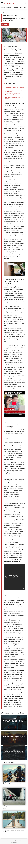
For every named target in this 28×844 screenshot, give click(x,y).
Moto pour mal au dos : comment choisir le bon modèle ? (14, 784)
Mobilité (14, 734)
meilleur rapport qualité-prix (11, 56)
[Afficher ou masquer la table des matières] (20, 83)
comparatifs (11, 71)
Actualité (14, 718)
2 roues (4, 782)
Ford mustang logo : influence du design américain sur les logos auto (14, 752)
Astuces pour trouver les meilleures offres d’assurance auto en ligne (13, 94)
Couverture (5, 24)
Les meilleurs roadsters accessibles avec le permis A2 (13, 807)
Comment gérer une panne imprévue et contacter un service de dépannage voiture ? (14, 721)
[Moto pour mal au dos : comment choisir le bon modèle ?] (14, 773)
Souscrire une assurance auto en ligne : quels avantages (14, 98)
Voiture (14, 750)
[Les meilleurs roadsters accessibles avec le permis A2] (14, 796)
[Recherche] (19, 3)
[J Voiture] (9, 3)
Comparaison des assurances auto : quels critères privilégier (13, 90)
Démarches (5, 828)
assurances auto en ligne (11, 50)
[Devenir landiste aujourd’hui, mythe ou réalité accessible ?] (14, 819)
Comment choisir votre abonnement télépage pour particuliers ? (14, 737)
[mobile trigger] (2, 3)
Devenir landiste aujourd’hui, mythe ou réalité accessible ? (13, 830)
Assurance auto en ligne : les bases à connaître (14, 87)
